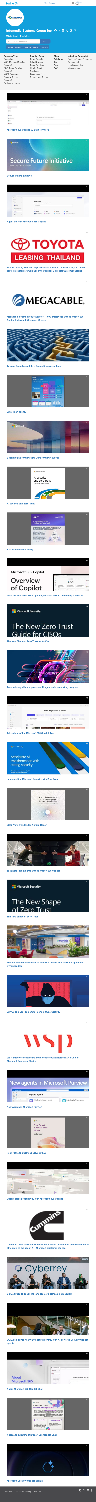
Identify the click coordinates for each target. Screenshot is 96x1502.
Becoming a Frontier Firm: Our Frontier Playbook (33, 457)
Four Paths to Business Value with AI (26, 1152)
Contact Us (8, 1491)
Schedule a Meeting (31, 47)
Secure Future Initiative (19, 175)
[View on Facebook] (55, 30)
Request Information (14, 47)
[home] (15, 17)
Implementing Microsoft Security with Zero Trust (32, 779)
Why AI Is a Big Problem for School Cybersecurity (33, 1011)
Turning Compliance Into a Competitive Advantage (34, 366)
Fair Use (37, 1491)
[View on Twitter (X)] (59, 30)
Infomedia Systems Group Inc (29, 30)
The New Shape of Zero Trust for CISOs (28, 641)
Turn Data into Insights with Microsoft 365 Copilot (33, 870)
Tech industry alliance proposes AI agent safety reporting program (42, 687)
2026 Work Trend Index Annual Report (27, 825)
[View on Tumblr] (67, 30)
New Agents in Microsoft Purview (24, 1107)
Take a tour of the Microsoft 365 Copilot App (30, 733)
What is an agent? (16, 411)
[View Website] (71, 30)
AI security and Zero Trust (21, 503)
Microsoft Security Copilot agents (25, 1480)
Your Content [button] (49, 3)
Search (45, 41)
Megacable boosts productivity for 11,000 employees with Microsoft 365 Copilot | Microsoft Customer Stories (45, 318)
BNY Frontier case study (20, 549)
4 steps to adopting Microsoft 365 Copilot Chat (32, 1434)
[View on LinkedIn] (63, 30)
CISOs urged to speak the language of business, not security (39, 1293)
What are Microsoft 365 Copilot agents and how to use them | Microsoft (45, 595)
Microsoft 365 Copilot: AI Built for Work (28, 129)
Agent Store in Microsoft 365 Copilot (26, 221)
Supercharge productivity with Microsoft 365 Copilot (35, 1198)
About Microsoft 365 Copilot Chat (24, 1389)
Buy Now (45, 47)
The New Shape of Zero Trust (22, 916)
